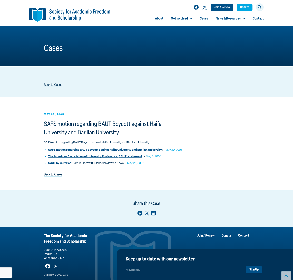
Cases (204, 18)
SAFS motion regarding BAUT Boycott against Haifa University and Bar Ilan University (105, 149)
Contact (258, 18)
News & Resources (228, 18)
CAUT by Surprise (59, 163)
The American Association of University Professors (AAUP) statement (95, 156)
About (159, 18)
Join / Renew (222, 7)
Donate (244, 7)
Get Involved (179, 18)
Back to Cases (53, 85)
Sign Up (254, 269)
